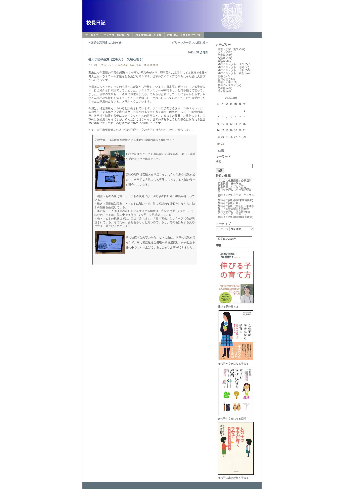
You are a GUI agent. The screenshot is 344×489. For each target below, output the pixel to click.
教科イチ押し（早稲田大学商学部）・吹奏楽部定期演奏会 (236, 207)
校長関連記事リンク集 (148, 34)
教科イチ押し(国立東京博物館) (235, 200)
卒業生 (222, 55)
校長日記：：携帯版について (184, 34)
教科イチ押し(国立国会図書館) (235, 216)
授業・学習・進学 (132, 65)
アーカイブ (91, 34)
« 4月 (221, 150)
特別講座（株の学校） (231, 183)
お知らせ (223, 79)
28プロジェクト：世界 (112, 65)
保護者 (222, 58)
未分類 (222, 91)
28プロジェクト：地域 (231, 67)
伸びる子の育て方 (228, 306)
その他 (222, 88)
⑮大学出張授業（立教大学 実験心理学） (116, 59)
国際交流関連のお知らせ (106, 42)
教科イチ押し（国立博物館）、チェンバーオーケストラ (236, 212)
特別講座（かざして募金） (233, 186)
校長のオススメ (227, 85)
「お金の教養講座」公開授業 (234, 180)
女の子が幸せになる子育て (233, 363)
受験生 (222, 61)
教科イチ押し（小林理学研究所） (234, 190)
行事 (220, 76)
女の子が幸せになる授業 (232, 418)
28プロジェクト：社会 (231, 73)
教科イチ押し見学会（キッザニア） (236, 196)
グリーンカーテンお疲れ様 (188, 42)
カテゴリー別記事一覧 (117, 34)
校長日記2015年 (227, 238)
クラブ (222, 52)
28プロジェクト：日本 (231, 70)
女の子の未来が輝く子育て (233, 477)
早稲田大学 (224, 82)
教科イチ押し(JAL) (228, 203)
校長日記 (96, 22)
